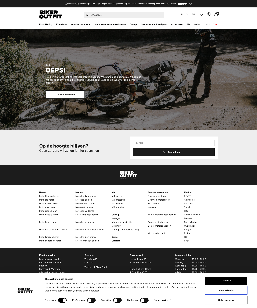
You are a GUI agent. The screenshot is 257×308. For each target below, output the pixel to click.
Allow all (226, 280)
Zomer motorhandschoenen (162, 214)
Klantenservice (47, 255)
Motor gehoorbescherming (125, 229)
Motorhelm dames (84, 222)
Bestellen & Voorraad (50, 269)
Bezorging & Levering (50, 259)
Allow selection (226, 290)
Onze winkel (136, 255)
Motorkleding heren (49, 196)
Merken (188, 192)
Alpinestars (189, 199)
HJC (186, 211)
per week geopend (111, 4)
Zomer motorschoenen (159, 225)
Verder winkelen (66, 94)
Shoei (187, 207)
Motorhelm (61, 24)
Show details (161, 300)
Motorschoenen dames (87, 240)
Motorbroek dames (85, 203)
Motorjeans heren (48, 211)
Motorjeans (153, 203)
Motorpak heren (47, 207)
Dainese (188, 218)
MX (188, 24)
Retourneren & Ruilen (50, 262)
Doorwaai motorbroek (159, 199)
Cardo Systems (192, 214)
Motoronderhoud (156, 233)
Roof (186, 240)
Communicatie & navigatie (154, 24)
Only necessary (226, 300)
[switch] (91, 300)
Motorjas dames (83, 199)
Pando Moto (190, 222)
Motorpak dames (84, 207)
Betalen (43, 265)
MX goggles (118, 207)
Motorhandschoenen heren (53, 229)
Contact (88, 262)
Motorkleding (45, 24)
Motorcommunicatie (122, 222)
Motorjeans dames (84, 211)
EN (187, 14)
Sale (215, 24)
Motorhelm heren (48, 222)
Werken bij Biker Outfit (96, 267)
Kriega (187, 229)
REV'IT (187, 196)
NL (182, 14)
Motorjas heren (47, 199)
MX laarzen (117, 196)
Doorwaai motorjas (157, 196)
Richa (187, 233)
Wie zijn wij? (90, 259)
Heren (42, 192)
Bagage (133, 24)
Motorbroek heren (48, 203)
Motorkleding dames (85, 196)
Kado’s (197, 24)
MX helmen (117, 203)
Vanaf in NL (81, 4)
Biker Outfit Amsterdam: (152, 4)
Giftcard (116, 240)
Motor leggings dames (86, 214)
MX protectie (118, 199)
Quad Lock (189, 225)
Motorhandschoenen (80, 24)
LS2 (186, 237)
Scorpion (188, 203)
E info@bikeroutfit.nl (140, 269)
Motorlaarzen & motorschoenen (110, 24)
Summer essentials (158, 192)
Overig (115, 214)
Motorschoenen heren (50, 240)
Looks (207, 24)
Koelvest (152, 207)
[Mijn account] (208, 15)
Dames (79, 192)
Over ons (89, 255)
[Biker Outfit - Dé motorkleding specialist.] (50, 17)
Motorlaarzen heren (49, 237)
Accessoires (177, 24)
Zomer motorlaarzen (158, 222)
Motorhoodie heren (49, 214)
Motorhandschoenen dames (89, 229)
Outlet (115, 237)
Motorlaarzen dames (85, 237)
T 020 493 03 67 (139, 272)
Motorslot (116, 225)
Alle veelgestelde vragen (52, 272)
